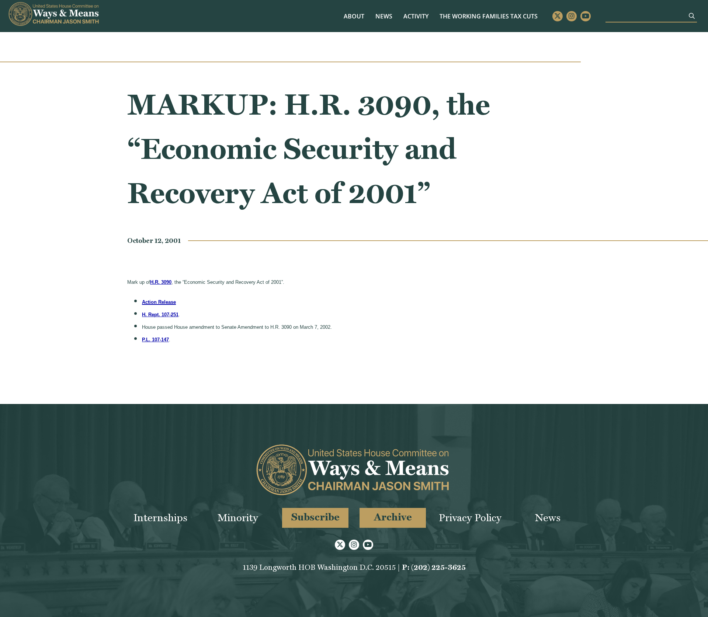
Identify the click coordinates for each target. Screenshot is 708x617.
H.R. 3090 (160, 282)
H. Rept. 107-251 (160, 314)
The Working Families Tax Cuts (489, 16)
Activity (415, 16)
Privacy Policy (470, 518)
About (354, 16)
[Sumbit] (692, 15)
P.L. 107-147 (155, 339)
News (383, 16)
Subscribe (315, 517)
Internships (160, 518)
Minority (238, 518)
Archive (393, 517)
